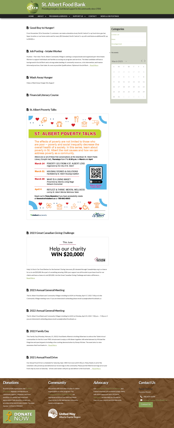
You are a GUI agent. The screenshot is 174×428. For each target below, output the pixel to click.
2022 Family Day (39, 331)
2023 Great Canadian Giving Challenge (52, 232)
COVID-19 (115, 35)
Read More (94, 65)
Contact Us (146, 404)
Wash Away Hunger (41, 77)
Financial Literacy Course (44, 95)
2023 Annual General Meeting (47, 290)
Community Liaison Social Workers (60, 394)
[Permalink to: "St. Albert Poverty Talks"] (67, 166)
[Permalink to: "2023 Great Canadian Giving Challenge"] (67, 251)
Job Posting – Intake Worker (46, 51)
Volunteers (97, 397)
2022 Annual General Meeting (47, 310)
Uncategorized (116, 44)
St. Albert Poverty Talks (43, 109)
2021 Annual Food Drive (44, 357)
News (113, 39)
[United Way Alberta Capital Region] (64, 413)
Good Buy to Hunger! (42, 27)
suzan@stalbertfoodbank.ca (155, 400)
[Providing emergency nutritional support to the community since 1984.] (33, 7)
